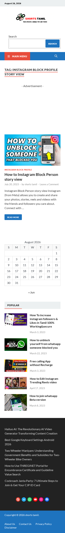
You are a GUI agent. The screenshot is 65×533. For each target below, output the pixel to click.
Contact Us (25, 523)
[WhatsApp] (29, 499)
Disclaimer (11, 527)
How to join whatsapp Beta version (43, 397)
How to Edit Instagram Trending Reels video (44, 380)
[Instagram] (41, 499)
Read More (12, 216)
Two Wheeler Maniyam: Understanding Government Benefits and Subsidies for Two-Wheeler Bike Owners (32, 455)
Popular (13, 305)
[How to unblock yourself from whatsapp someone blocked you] (16, 340)
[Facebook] (47, 499)
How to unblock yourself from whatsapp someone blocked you (45, 343)
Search (12, 36)
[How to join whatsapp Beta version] (16, 396)
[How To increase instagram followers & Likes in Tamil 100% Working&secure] (16, 315)
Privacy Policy (44, 523)
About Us (10, 523)
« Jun (31, 292)
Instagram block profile (18, 169)
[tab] (13, 305)
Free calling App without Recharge (41, 363)
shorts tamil (31, 184)
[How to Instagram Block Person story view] (32, 150)
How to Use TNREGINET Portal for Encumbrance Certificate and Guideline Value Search (29, 470)
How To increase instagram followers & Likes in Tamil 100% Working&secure (44, 320)
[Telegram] (24, 499)
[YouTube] (35, 499)
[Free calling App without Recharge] (16, 361)
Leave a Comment (49, 184)
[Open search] (56, 56)
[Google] (18, 499)
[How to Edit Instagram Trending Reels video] (16, 379)
